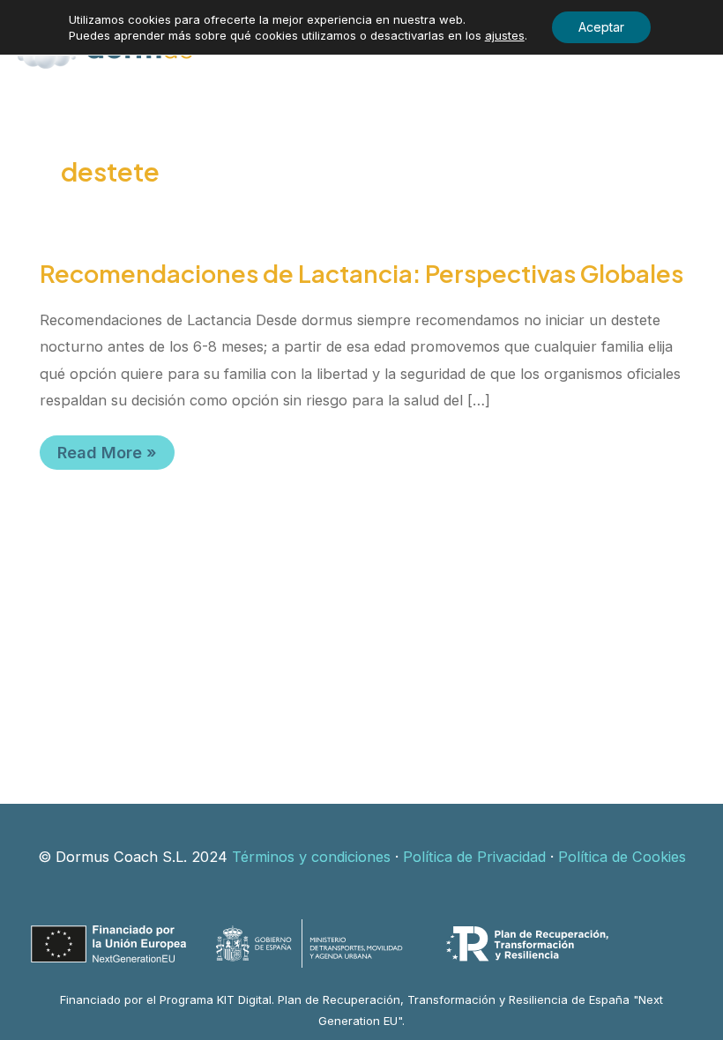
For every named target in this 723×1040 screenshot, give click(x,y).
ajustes (505, 35)
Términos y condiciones (311, 856)
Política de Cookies (622, 856)
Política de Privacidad (474, 856)
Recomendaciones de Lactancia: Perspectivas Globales (361, 273)
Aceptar (601, 26)
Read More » (115, 455)
